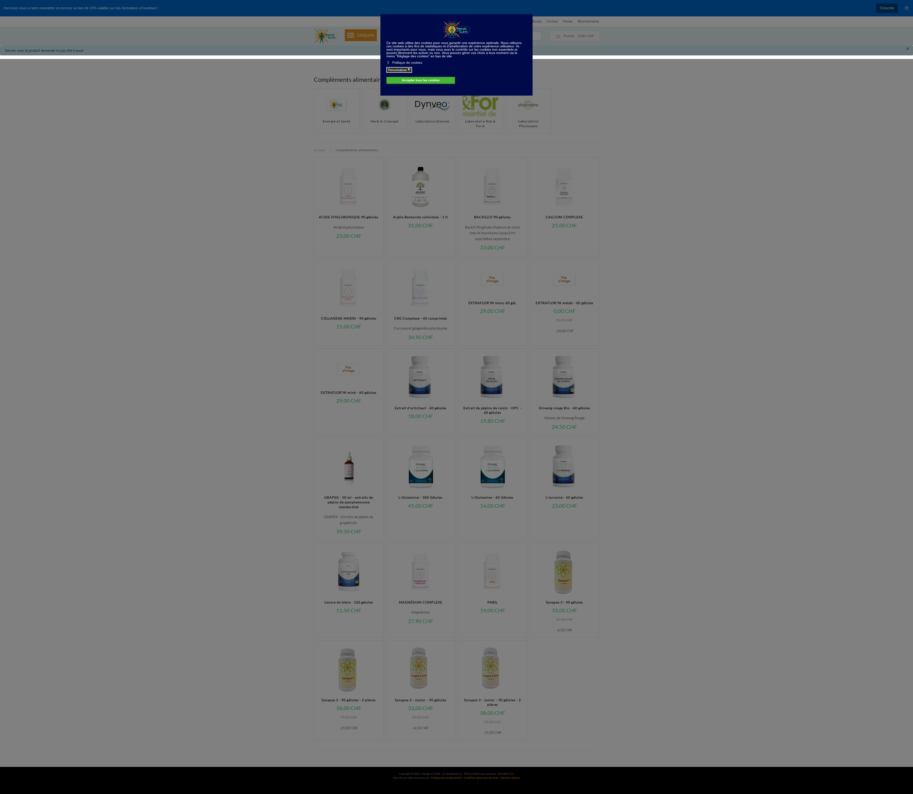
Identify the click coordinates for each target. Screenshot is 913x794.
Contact (552, 21)
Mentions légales (510, 777)
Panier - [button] (578, 36)
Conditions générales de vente (481, 777)
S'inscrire (887, 8)
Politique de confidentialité (446, 777)
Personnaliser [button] (399, 70)
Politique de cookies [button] (407, 62)
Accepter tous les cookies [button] (421, 80)
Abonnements (588, 21)
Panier (568, 21)
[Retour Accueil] (326, 35)
